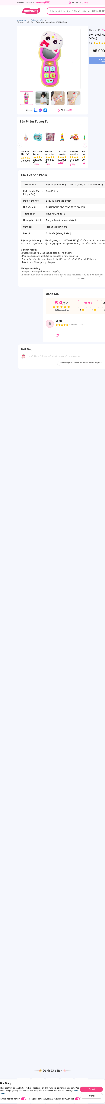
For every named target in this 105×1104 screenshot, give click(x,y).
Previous (20, 147)
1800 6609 (39, 3)
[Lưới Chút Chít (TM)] (25, 136)
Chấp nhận (91, 1089)
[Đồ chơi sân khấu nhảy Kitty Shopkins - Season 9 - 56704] (50, 136)
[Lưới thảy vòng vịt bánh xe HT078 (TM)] (62, 136)
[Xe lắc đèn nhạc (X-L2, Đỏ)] (74, 136)
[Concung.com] (31, 11)
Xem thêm (80, 278)
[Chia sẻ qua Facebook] (45, 110)
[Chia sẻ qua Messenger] (40, 110)
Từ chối (91, 1096)
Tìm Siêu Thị (79, 3)
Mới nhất (88, 302)
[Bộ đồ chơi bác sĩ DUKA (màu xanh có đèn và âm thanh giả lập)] (38, 136)
